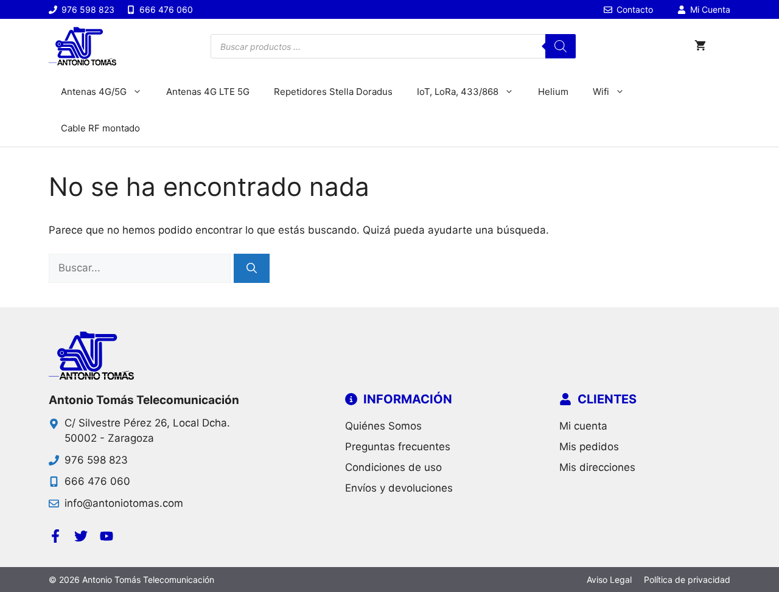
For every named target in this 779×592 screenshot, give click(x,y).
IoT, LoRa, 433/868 (457, 91)
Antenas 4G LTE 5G (208, 91)
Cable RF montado (100, 128)
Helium (553, 91)
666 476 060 (97, 481)
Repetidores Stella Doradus (333, 91)
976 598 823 (96, 460)
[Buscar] (560, 46)
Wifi (601, 91)
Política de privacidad (687, 579)
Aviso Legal (609, 579)
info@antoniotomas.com (124, 503)
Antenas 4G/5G (94, 91)
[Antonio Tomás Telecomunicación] (82, 46)
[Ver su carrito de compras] (700, 46)
